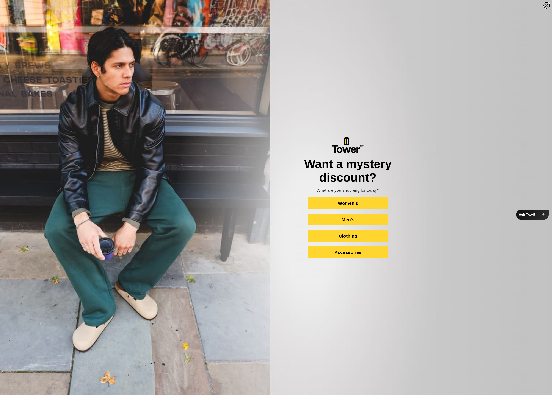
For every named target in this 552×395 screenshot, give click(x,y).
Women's (348, 203)
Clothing (348, 235)
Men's (348, 219)
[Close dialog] (547, 5)
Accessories (348, 252)
